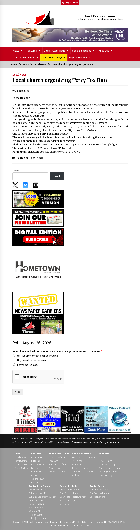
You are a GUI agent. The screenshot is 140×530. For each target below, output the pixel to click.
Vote (17, 391)
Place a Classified (57, 464)
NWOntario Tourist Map (83, 457)
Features (31, 50)
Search (16, 170)
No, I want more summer (31, 360)
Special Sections (81, 50)
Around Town (37, 478)
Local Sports (21, 460)
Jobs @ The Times (38, 518)
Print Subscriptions (69, 493)
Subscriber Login (68, 500)
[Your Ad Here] (72, 418)
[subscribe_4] (38, 217)
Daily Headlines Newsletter (73, 496)
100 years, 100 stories (82, 471)
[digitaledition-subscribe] (38, 236)
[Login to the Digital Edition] (49, 418)
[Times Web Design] (96, 418)
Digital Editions (78, 57)
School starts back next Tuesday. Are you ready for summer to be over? (57, 351)
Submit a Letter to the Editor (42, 496)
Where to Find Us (37, 511)
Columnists (36, 457)
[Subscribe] (25, 419)
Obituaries (36, 471)
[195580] (38, 268)
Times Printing (105, 460)
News (16, 50)
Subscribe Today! (52, 57)
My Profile (72, 2)
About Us (104, 50)
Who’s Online (78, 464)
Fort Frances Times (100, 16)
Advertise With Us (57, 468)
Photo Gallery (21, 468)
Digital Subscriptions (70, 489)
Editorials (35, 460)
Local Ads (53, 460)
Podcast (35, 482)
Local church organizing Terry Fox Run (59, 80)
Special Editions (97, 496)
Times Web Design (108, 464)
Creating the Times (108, 471)
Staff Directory (36, 507)
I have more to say (27, 364)
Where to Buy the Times (110, 468)
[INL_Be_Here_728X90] (70, 35)
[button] (63, 2)
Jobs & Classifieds (54, 50)
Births (34, 475)
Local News (19, 74)
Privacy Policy (105, 475)
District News (21, 464)
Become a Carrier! (57, 471)
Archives (76, 475)
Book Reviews (38, 464)
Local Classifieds (57, 457)
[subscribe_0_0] (38, 198)
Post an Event (35, 514)
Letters (34, 468)
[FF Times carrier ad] (38, 312)
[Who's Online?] (119, 418)
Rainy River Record (81, 468)
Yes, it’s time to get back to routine (37, 355)
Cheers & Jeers (36, 500)
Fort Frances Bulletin (99, 493)
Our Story (103, 457)
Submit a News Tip (38, 493)
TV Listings (77, 460)
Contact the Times (24, 57)
